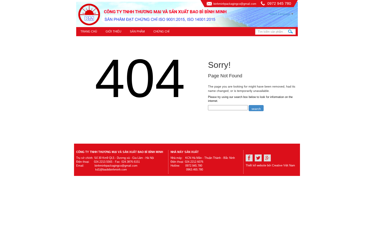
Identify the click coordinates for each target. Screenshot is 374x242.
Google (267, 157)
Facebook (249, 157)
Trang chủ (89, 31)
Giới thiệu (113, 31)
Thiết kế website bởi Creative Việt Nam (270, 165)
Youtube (258, 157)
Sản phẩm (137, 31)
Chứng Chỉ (161, 31)
